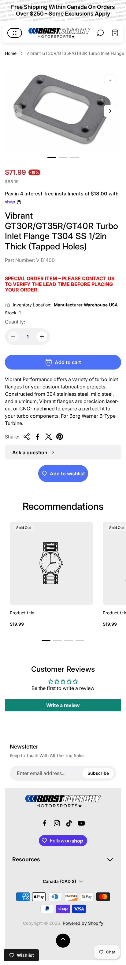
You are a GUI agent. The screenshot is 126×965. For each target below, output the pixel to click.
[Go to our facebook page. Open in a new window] (44, 823)
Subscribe (98, 773)
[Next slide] (110, 111)
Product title (22, 612)
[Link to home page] (63, 801)
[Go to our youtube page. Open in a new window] (81, 823)
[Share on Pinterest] (59, 436)
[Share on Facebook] (37, 436)
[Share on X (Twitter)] (48, 436)
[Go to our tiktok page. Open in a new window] (69, 823)
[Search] (100, 33)
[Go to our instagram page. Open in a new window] (57, 823)
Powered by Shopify (83, 923)
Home (11, 53)
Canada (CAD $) (59, 881)
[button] (51, 157)
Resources (26, 859)
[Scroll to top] (63, 940)
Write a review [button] (63, 705)
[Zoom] (110, 80)
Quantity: (15, 322)
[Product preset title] (51, 563)
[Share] (26, 436)
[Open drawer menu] (14, 33)
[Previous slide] (16, 111)
